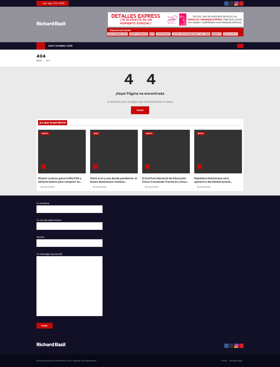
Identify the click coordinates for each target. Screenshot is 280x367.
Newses (77, 360)
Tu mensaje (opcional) (49, 254)
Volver (140, 110)
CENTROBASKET (163, 34)
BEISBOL (201, 133)
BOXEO (96, 133)
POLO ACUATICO (230, 34)
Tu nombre (42, 203)
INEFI (152, 34)
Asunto (40, 237)
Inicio (39, 60)
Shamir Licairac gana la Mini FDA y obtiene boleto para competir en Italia (59, 182)
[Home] (40, 46)
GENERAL (45, 133)
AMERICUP (216, 34)
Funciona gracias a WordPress (51, 360)
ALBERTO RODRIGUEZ (138, 34)
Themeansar (90, 360)
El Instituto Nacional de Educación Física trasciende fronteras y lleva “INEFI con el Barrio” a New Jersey (164, 182)
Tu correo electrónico (49, 220)
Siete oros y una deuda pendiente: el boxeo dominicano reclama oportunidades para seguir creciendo (113, 183)
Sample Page (235, 360)
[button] (235, 45)
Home (224, 360)
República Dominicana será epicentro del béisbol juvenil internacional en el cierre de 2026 (216, 182)
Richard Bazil (50, 24)
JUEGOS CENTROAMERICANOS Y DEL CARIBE (191, 34)
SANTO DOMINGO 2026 (117, 34)
